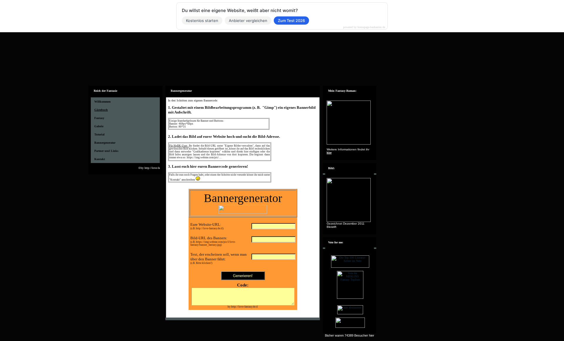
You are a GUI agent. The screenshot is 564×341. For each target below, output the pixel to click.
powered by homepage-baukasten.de (364, 27)
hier (329, 152)
